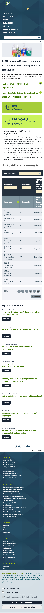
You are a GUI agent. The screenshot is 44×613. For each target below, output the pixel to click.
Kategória (26, 202)
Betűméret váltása (41, 41)
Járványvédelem (8, 500)
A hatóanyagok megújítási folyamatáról (15, 86)
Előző (6, 291)
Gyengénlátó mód (29, 9)
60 (38, 291)
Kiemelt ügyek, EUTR (9, 503)
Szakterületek (7, 484)
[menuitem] (22, 13)
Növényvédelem (8, 509)
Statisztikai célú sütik (12, 588)
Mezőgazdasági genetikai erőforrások (14, 507)
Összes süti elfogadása (22, 602)
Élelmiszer (6, 525)
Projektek (6, 469)
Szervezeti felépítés (9, 462)
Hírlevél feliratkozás (9, 557)
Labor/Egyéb (6, 532)
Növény (5, 530)
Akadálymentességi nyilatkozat (12, 476)
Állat (4, 528)
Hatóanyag (8, 202)
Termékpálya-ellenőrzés (10, 516)
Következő (36, 296)
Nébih (11, 3)
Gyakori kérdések (9, 563)
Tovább (6, 319)
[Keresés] (39, 37)
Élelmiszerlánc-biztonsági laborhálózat (14, 498)
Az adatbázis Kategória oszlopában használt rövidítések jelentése (20, 95)
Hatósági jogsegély (8, 552)
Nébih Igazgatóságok (9, 541)
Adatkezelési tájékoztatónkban (13, 573)
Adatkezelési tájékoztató (10, 473)
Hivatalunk (6, 457)
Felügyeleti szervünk (9, 467)
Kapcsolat (6, 538)
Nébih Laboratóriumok (9, 543)
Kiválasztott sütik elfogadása (22, 607)
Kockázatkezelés (8, 505)
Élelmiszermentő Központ (10, 555)
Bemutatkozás (7, 460)
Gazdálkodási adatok (9, 464)
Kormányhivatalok (8, 546)
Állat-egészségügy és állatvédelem (13, 487)
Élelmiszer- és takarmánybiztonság (13, 496)
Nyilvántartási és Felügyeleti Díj (12, 512)
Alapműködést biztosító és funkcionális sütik (20, 597)
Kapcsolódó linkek (8, 471)
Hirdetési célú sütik (11, 592)
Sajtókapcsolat (7, 548)
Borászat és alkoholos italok (11, 494)
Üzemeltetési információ (10, 478)
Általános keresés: (11, 173)
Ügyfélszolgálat (7, 550)
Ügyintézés (7, 522)
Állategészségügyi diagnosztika (12, 489)
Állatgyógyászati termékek (11, 492)
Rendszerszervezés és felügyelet (13, 514)
